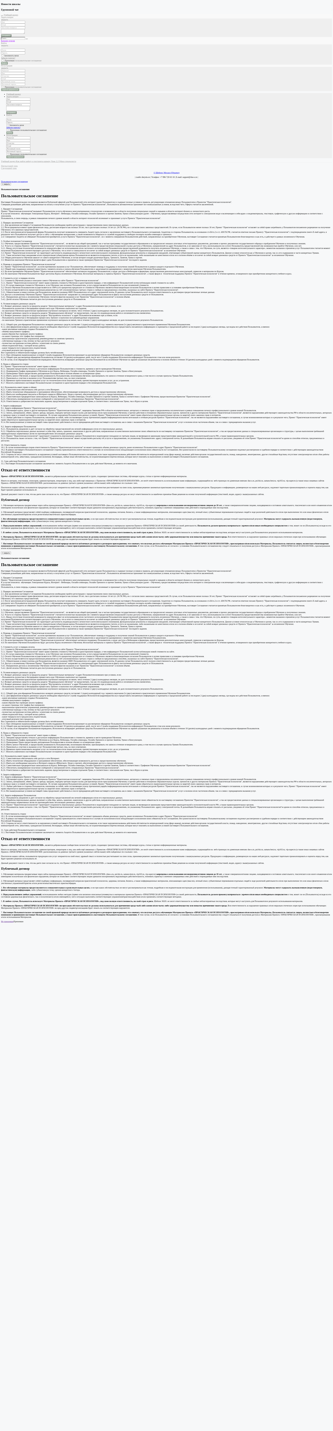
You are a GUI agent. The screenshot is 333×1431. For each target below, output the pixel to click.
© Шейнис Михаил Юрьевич (167, 173)
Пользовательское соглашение (14, 181)
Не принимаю (7, 921)
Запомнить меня (11, 56)
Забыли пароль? (8, 58)
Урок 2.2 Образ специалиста (63, 161)
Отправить (6, 36)
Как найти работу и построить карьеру (33, 161)
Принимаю (22, 60)
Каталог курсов (8, 41)
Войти (4, 63)
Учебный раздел (11, 15)
